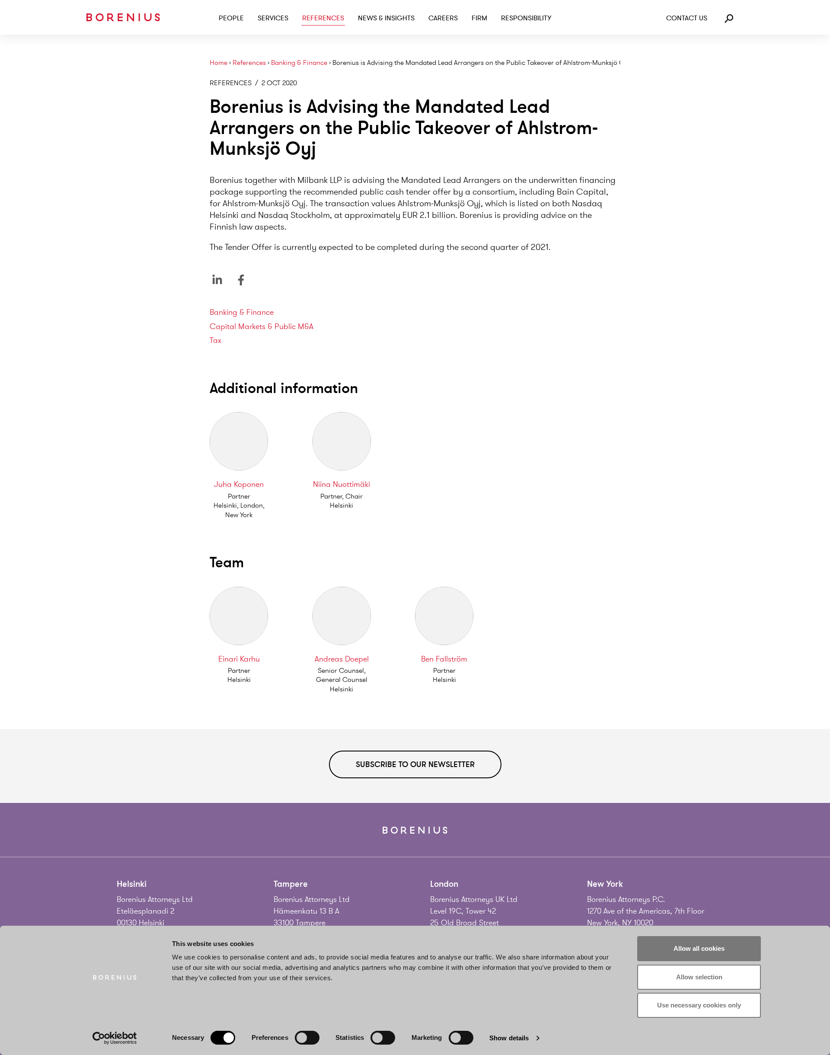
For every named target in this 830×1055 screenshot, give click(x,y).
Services (273, 18)
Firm (479, 18)
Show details (509, 1038)
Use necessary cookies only (699, 1005)
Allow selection (699, 977)
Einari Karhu (239, 659)
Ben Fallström (444, 659)
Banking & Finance (299, 62)
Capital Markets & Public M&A (261, 326)
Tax (215, 340)
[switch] (307, 1038)
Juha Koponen (239, 484)
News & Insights (386, 18)
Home (218, 62)
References (323, 18)
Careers (443, 18)
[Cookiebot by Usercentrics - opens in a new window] (115, 1038)
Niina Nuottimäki (341, 484)
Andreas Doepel (342, 659)
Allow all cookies (699, 948)
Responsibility (526, 18)
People (231, 18)
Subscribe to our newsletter (415, 764)
